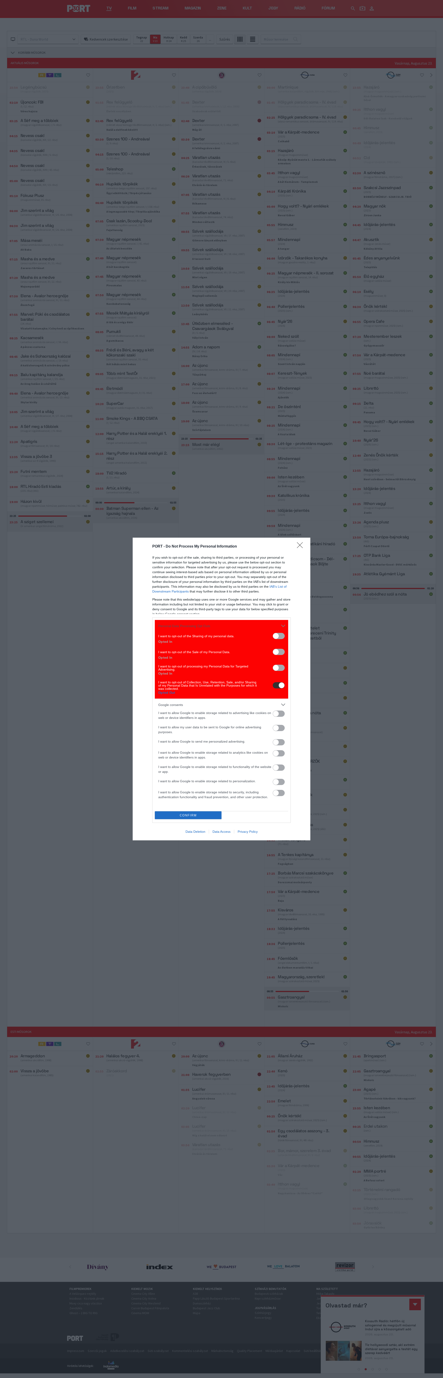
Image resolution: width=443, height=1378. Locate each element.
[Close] (301, 546)
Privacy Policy (248, 831)
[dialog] (221, 689)
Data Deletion (195, 831)
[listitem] (221, 625)
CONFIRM (188, 815)
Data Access (221, 831)
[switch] (279, 636)
